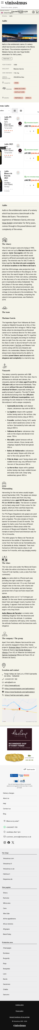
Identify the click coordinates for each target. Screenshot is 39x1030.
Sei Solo (18, 345)
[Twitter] (13, 843)
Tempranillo (19, 98)
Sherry (5, 893)
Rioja (4, 963)
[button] (33, 12)
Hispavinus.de (7, 879)
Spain (16, 83)
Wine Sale (6, 913)
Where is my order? (12, 821)
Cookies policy (19, 1005)
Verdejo (28, 98)
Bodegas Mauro (14, 647)
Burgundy (6, 958)
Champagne (7, 948)
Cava (4, 908)
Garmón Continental (9, 655)
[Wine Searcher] (19, 757)
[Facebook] (9, 843)
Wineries (4, 16)
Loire (4, 974)
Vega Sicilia (7, 223)
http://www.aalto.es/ (12, 685)
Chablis (5, 989)
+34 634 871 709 (11, 827)
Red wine (6, 898)
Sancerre (6, 994)
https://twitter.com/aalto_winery (17, 695)
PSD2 (15, 775)
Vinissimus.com (8, 858)
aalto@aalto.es (10, 682)
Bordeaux (6, 953)
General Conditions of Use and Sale (20, 1017)
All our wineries (8, 924)
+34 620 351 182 (11, 679)
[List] (15, 110)
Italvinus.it (6, 874)
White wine (6, 903)
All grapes (6, 929)
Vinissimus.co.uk (8, 869)
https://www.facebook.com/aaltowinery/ (20, 692)
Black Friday (7, 934)
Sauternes (6, 984)
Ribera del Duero (20, 88)
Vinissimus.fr (7, 863)
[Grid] (21, 110)
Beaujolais (6, 969)
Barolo (5, 979)
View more (6, 58)
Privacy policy (19, 1011)
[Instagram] (5, 843)
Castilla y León (19, 92)
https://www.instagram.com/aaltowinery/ (20, 689)
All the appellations (9, 919)
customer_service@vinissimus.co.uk (18, 837)
